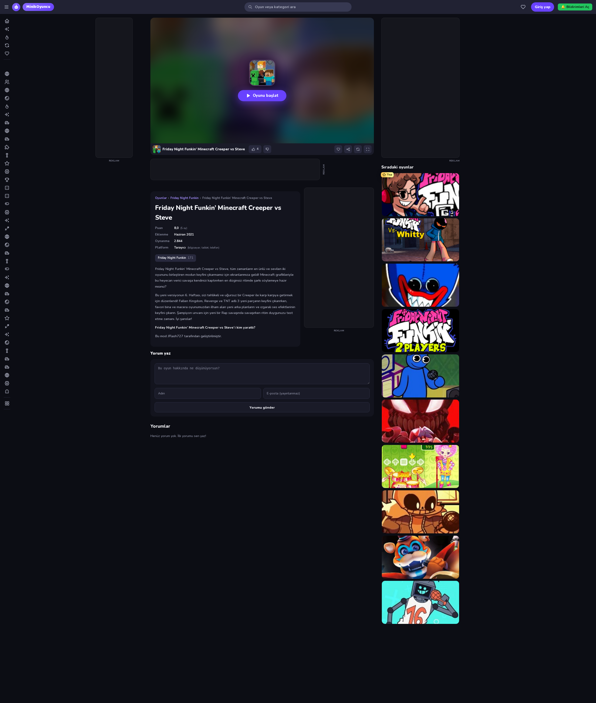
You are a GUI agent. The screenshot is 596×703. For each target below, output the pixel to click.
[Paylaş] (348, 149)
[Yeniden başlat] (358, 149)
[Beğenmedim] (267, 149)
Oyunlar (161, 198)
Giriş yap (542, 7)
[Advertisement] (114, 88)
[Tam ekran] (368, 149)
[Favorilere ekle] (338, 149)
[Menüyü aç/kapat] (6, 7)
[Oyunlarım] (523, 7)
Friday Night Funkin (184, 198)
